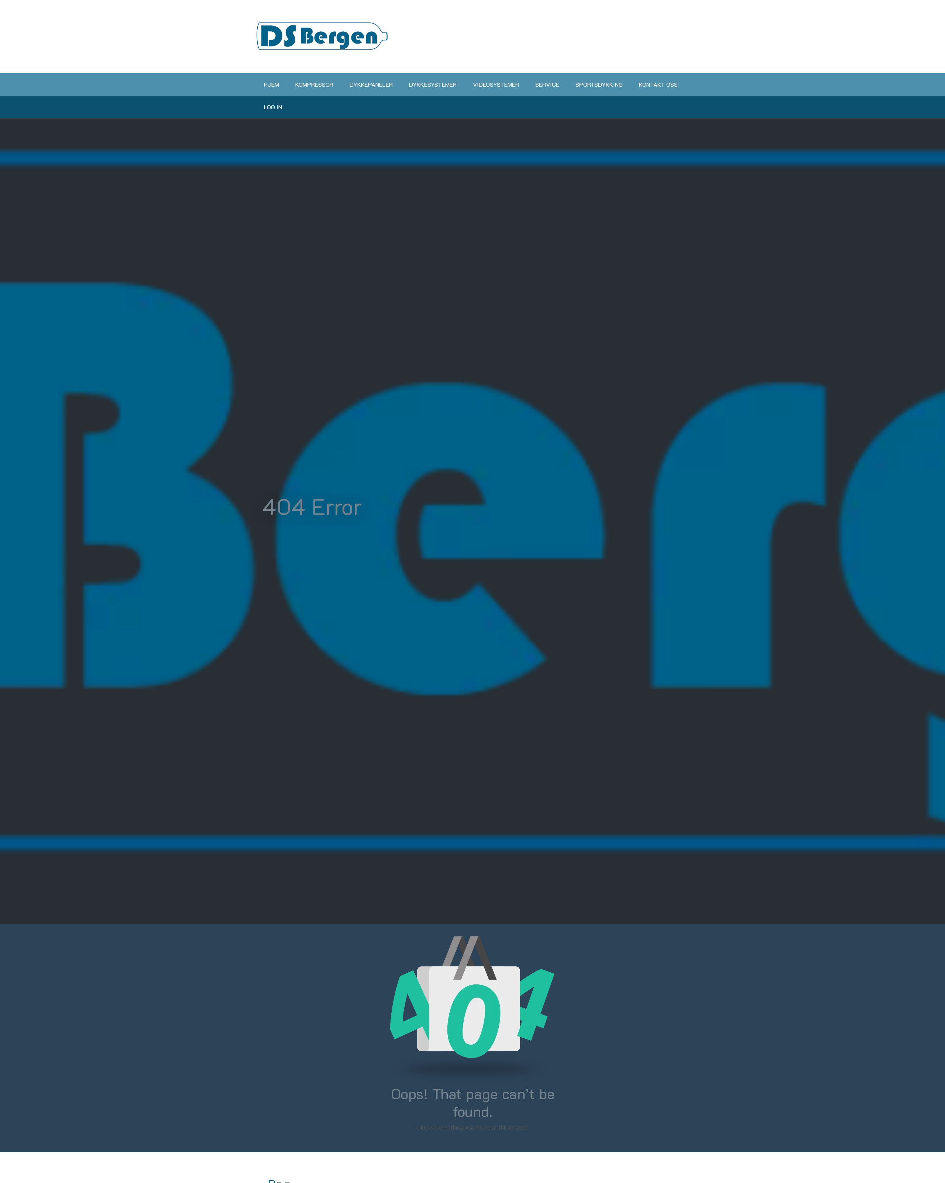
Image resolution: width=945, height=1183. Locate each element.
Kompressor (314, 84)
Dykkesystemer (433, 84)
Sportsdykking (599, 84)
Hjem (271, 84)
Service (547, 84)
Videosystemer (496, 84)
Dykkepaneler (371, 84)
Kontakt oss (658, 84)
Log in (273, 107)
